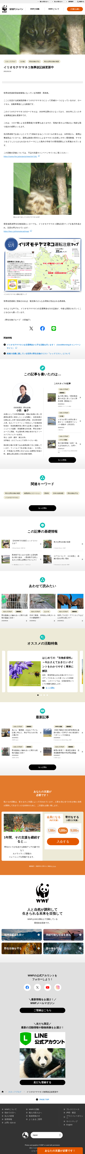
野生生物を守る (34, 61)
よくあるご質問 (35, 1119)
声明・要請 (71, 1113)
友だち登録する (42, 1082)
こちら (54, 866)
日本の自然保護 (58, 493)
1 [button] (37, 695)
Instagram (57, 987)
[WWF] (3, 1092)
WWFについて (53, 9)
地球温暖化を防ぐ (22, 936)
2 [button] (41, 695)
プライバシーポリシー (74, 1117)
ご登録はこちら (43, 1010)
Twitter (31, 328)
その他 (22, 61)
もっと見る (62, 460)
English (69, 1125)
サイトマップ (72, 1121)
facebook (42, 328)
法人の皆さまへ (58, 1)
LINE (53, 328)
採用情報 (8, 1119)
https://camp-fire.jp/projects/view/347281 (20, 156)
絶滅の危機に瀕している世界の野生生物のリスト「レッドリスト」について (38, 354)
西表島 (46, 493)
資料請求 (70, 1)
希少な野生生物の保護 (51, 61)
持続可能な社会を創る (64, 936)
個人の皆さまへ (44, 1)
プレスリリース (72, 1109)
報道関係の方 (34, 1116)
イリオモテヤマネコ (11, 497)
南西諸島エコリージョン (32, 493)
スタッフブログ (10, 61)
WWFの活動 (34, 9)
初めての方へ (10, 1113)
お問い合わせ (10, 1123)
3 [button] (44, 695)
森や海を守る (64, 950)
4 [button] (47, 695)
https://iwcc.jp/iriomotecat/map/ (16, 231)
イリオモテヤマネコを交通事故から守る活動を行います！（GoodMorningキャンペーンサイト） (44, 346)
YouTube (47, 987)
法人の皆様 (9, 1116)
